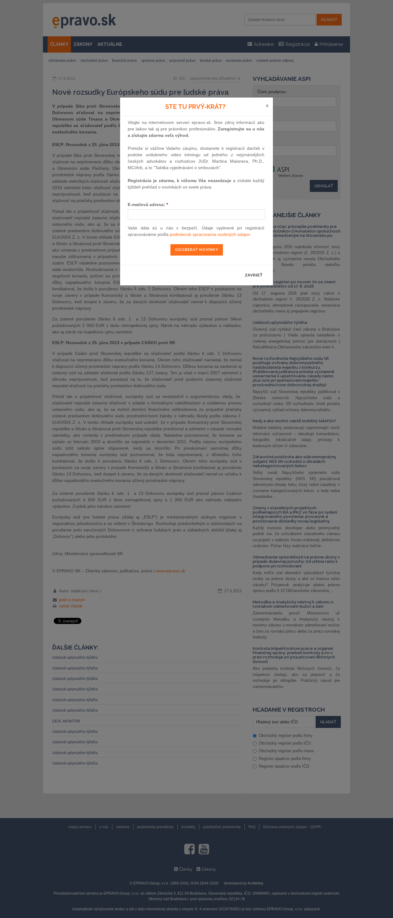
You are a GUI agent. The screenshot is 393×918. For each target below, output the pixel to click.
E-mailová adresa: (148, 204)
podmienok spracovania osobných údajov (210, 234)
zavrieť (254, 275)
